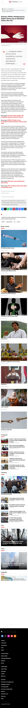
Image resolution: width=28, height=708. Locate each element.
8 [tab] (19, 570)
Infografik (4, 572)
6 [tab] (15, 570)
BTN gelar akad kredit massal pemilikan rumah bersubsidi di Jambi (14, 493)
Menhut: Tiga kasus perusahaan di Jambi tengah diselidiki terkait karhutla (17, 440)
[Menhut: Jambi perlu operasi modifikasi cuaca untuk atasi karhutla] (4, 454)
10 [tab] (23, 570)
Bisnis (2, 663)
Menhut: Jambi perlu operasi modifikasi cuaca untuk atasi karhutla (16, 453)
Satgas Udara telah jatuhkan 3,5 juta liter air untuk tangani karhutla (13, 565)
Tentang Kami (4, 686)
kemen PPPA (9, 221)
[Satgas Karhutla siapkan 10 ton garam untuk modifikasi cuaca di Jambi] (4, 513)
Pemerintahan (4, 653)
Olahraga (3, 671)
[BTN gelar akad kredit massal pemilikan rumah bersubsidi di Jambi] (14, 484)
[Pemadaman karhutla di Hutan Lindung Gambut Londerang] (4, 506)
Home (5, 9)
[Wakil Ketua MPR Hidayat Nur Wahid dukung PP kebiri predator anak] (14, 238)
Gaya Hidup (4, 669)
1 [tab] (10, 547)
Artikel (2, 673)
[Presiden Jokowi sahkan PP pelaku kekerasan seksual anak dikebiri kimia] (14, 261)
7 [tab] (17, 570)
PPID (2, 698)
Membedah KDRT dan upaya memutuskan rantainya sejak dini (12, 429)
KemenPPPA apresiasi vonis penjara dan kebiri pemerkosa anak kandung (14, 292)
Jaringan (3, 679)
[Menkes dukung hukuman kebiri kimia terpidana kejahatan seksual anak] (14, 352)
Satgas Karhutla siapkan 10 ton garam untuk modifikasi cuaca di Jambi (17, 513)
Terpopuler (4, 435)
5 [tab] (18, 547)
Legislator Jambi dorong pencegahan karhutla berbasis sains (17, 460)
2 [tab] (12, 547)
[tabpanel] (14, 537)
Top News (4, 472)
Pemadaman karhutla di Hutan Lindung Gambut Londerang (12, 542)
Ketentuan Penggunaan (7, 682)
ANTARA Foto (4, 694)
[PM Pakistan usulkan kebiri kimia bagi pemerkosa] (14, 329)
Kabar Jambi (4, 656)
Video (2, 548)
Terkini (3, 640)
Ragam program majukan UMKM (13, 620)
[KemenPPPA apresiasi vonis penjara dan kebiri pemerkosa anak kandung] (14, 284)
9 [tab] (21, 570)
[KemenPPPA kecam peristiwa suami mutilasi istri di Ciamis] (14, 397)
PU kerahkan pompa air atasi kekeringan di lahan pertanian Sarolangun (17, 467)
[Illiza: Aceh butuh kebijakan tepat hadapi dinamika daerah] (4, 447)
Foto (2, 525)
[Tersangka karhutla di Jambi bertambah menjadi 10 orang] (4, 500)
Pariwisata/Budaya (6, 658)
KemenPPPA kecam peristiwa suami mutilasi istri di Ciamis (13, 406)
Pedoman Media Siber (6, 689)
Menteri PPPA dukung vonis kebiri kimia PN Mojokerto (13, 383)
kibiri (3, 221)
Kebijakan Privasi (5, 684)
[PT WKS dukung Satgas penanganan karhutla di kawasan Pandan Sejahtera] (4, 519)
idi (14, 221)
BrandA (3, 691)
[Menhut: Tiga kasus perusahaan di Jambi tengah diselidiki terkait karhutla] (4, 441)
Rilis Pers (3, 676)
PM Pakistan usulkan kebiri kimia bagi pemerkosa (11, 338)
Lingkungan (4, 666)
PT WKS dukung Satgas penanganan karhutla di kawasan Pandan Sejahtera (16, 519)
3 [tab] (14, 547)
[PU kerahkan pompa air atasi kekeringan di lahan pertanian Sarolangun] (4, 467)
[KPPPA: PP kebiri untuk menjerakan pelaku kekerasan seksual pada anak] (14, 306)
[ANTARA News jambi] (15, 1)
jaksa (18, 221)
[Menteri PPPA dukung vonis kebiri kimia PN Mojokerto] (14, 374)
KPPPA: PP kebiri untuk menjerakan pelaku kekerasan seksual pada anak (14, 122)
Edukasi (3, 660)
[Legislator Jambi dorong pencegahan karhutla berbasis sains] (4, 460)
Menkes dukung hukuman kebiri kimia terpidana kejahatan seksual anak (11, 360)
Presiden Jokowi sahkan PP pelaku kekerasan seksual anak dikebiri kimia (13, 218)
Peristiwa (10, 9)
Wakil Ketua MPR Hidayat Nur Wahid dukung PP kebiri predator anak (13, 247)
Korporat (3, 696)
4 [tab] (16, 547)
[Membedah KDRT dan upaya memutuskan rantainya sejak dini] (14, 420)
